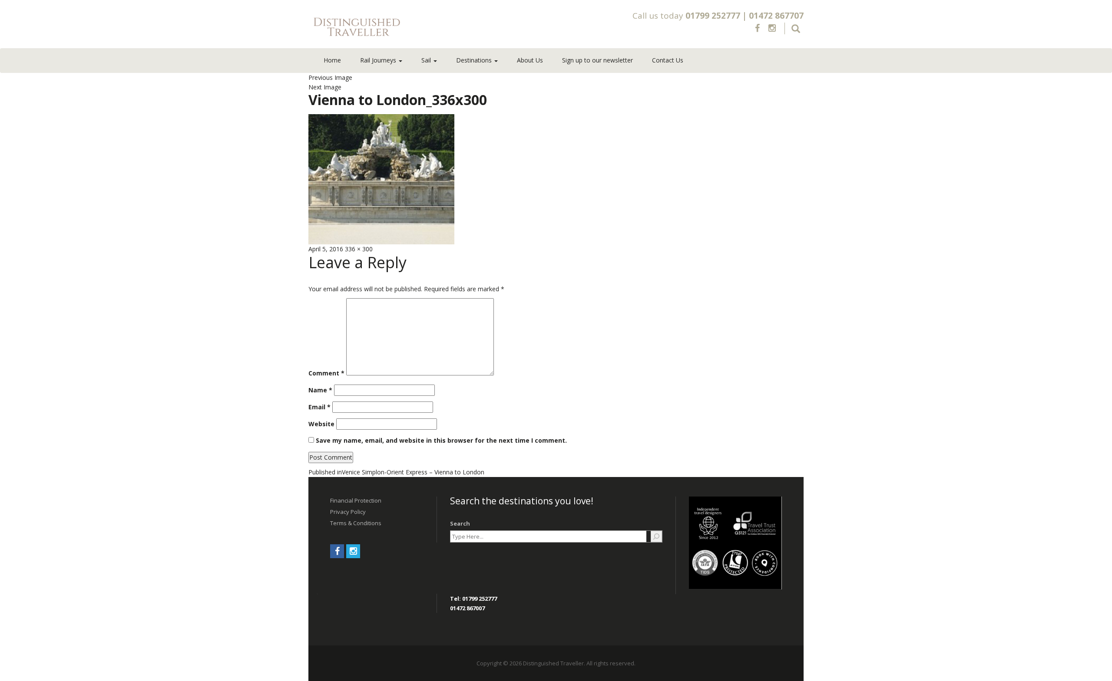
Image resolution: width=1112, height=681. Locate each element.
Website (321, 424)
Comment (326, 373)
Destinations (474, 60)
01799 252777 (712, 15)
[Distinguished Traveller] (408, 27)
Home (332, 60)
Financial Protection (355, 500)
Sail (427, 60)
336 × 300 (359, 249)
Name (320, 390)
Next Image (324, 87)
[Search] (656, 536)
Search (460, 523)
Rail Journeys (379, 60)
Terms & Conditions (355, 523)
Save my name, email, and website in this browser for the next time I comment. (441, 440)
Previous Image (330, 77)
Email (319, 407)
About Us (530, 60)
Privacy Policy (348, 512)
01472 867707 (776, 15)
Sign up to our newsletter (597, 60)
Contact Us (667, 60)
